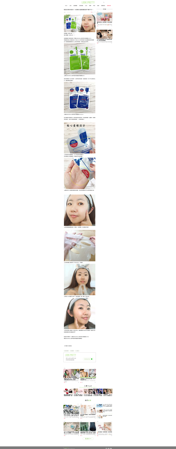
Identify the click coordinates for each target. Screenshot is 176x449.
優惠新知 (103, 5)
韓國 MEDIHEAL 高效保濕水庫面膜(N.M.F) (80, 336)
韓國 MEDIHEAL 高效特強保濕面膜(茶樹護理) (73, 338)
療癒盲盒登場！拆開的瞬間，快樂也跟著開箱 (104, 23)
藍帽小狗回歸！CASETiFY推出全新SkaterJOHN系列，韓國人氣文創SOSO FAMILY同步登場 (71, 415)
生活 (86, 5)
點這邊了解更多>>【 (68, 336)
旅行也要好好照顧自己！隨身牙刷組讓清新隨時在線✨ (88, 415)
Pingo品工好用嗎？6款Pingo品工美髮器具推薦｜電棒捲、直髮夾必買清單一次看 (88, 395)
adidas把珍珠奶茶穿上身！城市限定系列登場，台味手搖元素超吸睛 (104, 40)
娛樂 (90, 5)
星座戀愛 (75, 5)
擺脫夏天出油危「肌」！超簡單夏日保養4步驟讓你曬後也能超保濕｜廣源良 (71, 379)
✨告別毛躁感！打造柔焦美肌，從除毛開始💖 (104, 432)
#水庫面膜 (72, 350)
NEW (66, 5)
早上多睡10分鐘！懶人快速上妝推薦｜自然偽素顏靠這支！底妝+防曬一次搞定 (78, 395)
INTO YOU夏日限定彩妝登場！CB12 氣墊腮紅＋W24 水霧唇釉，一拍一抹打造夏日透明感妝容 (71, 432)
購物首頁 (109, 5)
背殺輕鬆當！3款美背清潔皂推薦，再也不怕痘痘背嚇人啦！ (88, 379)
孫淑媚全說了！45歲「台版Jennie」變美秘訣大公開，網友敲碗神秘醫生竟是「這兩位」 (108, 395)
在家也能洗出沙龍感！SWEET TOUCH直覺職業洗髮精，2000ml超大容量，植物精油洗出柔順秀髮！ (88, 432)
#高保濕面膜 (66, 350)
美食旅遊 (81, 5)
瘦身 (98, 5)
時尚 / (65, 12)
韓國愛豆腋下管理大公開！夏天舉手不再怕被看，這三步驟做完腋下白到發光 (98, 395)
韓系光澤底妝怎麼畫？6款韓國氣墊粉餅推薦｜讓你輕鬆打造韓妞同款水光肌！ (68, 395)
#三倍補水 (77, 350)
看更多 (87, 438)
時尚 (94, 5)
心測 (70, 5)
